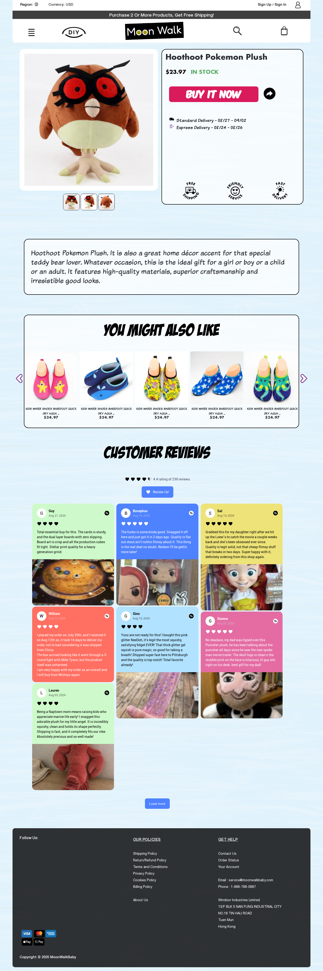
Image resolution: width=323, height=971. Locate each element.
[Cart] (284, 30)
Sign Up (265, 4)
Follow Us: (29, 837)
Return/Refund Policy (149, 860)
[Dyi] (73, 29)
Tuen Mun (226, 920)
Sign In (280, 4)
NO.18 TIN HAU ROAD (235, 913)
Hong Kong (227, 926)
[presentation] (20, 378)
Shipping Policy (145, 853)
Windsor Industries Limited (239, 900)
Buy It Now (213, 93)
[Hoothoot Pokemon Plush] (71, 202)
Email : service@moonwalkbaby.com (245, 880)
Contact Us (227, 853)
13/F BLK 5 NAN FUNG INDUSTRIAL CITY (250, 906)
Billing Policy (142, 887)
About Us (140, 900)
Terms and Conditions (150, 867)
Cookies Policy (144, 880)
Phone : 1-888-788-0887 (237, 887)
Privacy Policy (143, 873)
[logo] (154, 31)
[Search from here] (237, 30)
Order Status (228, 860)
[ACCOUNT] (298, 5)
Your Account (228, 867)
